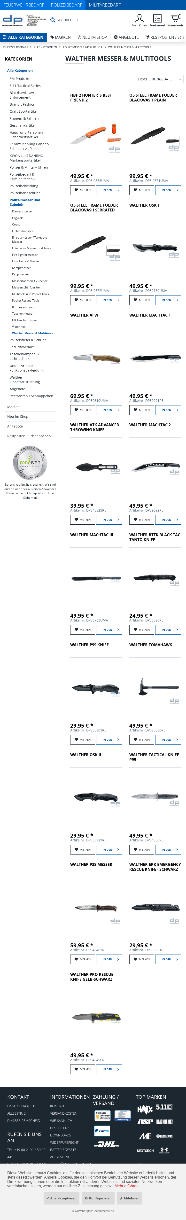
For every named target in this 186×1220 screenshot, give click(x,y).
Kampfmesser (21, 268)
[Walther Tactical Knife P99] (155, 798)
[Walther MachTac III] (96, 578)
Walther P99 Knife (89, 644)
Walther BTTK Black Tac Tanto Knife (154, 537)
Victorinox (18, 327)
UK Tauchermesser (25, 320)
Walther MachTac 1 (150, 315)
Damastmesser (22, 211)
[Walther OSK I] (155, 248)
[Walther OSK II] (96, 798)
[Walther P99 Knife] (96, 688)
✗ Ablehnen (130, 1198)
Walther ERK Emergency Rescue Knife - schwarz (155, 867)
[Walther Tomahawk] (155, 688)
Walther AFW (84, 315)
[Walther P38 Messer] (96, 907)
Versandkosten (63, 1113)
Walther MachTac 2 (150, 424)
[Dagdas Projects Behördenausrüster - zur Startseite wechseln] (24, 20)
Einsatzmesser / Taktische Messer (29, 239)
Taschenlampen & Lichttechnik (24, 356)
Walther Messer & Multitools (32, 333)
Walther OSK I (144, 205)
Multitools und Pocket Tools (30, 294)
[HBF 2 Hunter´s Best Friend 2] (96, 138)
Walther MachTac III (91, 534)
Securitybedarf (22, 347)
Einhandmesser (22, 231)
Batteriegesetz (63, 1149)
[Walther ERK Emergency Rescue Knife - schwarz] (155, 907)
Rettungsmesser (23, 307)
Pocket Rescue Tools (25, 300)
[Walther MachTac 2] (155, 468)
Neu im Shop (17, 416)
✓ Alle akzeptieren (61, 1198)
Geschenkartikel (23, 125)
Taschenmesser (23, 313)
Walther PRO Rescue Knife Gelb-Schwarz (91, 977)
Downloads (60, 1135)
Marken (13, 406)
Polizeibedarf (66, 5)
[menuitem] (139, 20)
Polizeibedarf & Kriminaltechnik (22, 176)
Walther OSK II (85, 754)
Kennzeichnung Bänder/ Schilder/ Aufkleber (29, 146)
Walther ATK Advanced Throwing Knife (94, 427)
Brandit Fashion (22, 104)
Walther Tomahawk (150, 644)
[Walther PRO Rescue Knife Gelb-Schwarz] (96, 1017)
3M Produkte (20, 78)
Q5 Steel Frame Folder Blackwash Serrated (94, 208)
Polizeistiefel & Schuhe (28, 340)
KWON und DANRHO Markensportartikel (26, 158)
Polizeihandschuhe (25, 193)
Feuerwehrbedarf (23, 5)
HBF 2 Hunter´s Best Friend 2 (91, 98)
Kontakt (57, 1106)
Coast (16, 224)
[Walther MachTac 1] (155, 358)
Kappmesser (20, 274)
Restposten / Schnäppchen (31, 396)
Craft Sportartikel (24, 111)
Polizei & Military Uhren (29, 167)
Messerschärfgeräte (26, 287)
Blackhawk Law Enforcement (22, 95)
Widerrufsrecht (64, 1142)
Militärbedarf (105, 5)
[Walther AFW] (96, 358)
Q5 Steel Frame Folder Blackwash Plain (153, 98)
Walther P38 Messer (91, 864)
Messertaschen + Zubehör (29, 281)
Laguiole (17, 218)
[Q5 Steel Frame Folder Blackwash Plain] (155, 138)
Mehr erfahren (127, 1186)
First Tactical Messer (26, 261)
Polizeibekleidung (24, 186)
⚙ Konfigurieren (98, 1198)
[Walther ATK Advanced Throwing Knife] (96, 468)
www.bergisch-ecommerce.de (94, 1211)
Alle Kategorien (20, 70)
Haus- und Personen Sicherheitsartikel (26, 134)
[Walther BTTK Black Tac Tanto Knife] (155, 578)
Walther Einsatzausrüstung (25, 379)
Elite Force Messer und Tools (31, 248)
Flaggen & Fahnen (24, 118)
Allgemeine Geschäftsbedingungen (70, 1160)
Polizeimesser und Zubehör (25, 202)
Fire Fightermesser (25, 255)
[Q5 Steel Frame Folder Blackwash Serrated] (96, 248)
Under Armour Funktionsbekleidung (27, 368)
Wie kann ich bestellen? (61, 1124)
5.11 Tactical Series (25, 85)
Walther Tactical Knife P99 (154, 757)
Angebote (17, 389)
